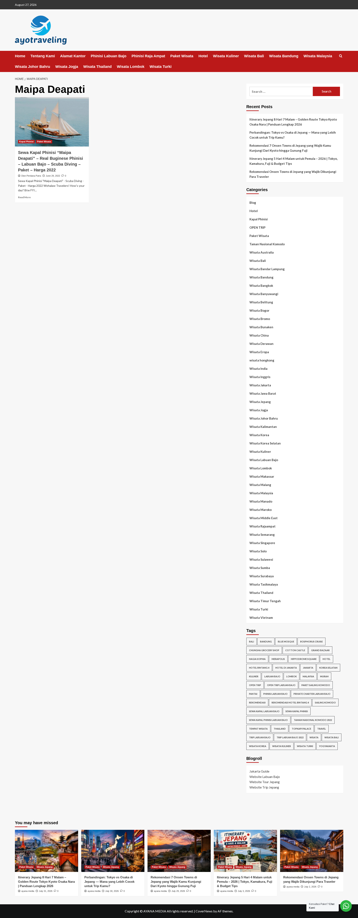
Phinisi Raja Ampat (148, 56)
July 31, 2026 (45, 891)
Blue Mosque (286, 641)
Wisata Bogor (259, 310)
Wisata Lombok (130, 67)
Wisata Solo (258, 551)
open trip (255, 685)
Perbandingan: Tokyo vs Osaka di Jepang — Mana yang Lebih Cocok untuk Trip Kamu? (292, 135)
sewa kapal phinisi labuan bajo (268, 720)
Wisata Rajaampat (262, 526)
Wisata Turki (161, 67)
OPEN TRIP (257, 227)
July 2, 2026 (310, 886)
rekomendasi (257, 702)
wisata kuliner (281, 746)
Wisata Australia (261, 252)
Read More (24, 197)
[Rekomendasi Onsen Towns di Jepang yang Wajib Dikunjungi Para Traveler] (311, 851)
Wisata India (258, 368)
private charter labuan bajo (312, 693)
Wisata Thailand (97, 67)
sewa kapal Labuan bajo (264, 711)
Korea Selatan (328, 667)
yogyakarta (327, 746)
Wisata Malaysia (318, 56)
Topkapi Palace (301, 728)
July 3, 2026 (244, 891)
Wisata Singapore (262, 543)
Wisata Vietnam (261, 617)
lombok (291, 676)
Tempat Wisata (258, 728)
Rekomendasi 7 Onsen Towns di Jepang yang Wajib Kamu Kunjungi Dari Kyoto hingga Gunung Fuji (290, 148)
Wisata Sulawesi (261, 559)
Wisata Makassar (261, 476)
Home (20, 56)
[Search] (340, 56)
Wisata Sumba (259, 568)
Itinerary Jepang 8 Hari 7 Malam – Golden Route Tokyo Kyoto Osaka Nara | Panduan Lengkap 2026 (293, 121)
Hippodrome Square (304, 659)
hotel (326, 659)
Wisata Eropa (259, 352)
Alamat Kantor (73, 56)
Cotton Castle (295, 650)
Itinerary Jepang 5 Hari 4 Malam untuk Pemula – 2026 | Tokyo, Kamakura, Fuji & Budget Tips (293, 161)
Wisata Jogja (66, 67)
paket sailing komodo (315, 685)
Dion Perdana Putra (31, 176)
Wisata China (259, 335)
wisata (314, 737)
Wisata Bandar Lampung (267, 269)
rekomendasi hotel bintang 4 (290, 702)
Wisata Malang (260, 485)
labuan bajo (272, 676)
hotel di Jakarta (286, 667)
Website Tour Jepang (264, 782)
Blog (252, 202)
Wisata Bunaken (261, 327)
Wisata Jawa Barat (262, 393)
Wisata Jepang (260, 402)
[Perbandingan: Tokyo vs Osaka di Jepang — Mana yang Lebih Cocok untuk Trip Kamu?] (112, 851)
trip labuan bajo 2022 (290, 737)
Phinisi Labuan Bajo (108, 56)
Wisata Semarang (262, 534)
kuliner (253, 676)
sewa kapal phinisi (296, 711)
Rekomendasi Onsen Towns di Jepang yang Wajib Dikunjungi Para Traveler (292, 174)
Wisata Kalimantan (263, 426)
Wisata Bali (254, 56)
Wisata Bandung (283, 56)
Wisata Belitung (261, 302)
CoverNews (204, 911)
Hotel (203, 56)
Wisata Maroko (260, 509)
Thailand (280, 728)
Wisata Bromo (259, 319)
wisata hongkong (261, 360)
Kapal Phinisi (26, 141)
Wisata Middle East (263, 518)
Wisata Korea (259, 435)
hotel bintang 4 (259, 667)
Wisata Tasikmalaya (263, 584)
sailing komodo (325, 702)
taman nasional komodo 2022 (313, 720)
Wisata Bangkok (261, 285)
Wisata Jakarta (260, 385)
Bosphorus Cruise (311, 641)
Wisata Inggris (259, 377)
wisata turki (305, 746)
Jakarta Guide (259, 771)
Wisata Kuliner (226, 56)
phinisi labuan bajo (275, 693)
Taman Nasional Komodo (267, 244)
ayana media (27, 891)
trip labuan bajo (260, 737)
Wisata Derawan (261, 343)
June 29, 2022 (53, 176)
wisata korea (257, 746)
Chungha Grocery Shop (264, 650)
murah (324, 676)
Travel (321, 728)
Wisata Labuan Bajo (263, 460)
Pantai (253, 693)
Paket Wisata (181, 56)
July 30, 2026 (112, 891)
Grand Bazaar (320, 650)
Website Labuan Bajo (264, 777)
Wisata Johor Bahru (32, 67)
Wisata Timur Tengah (265, 601)
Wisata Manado (260, 501)
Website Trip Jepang (264, 787)
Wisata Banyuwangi (263, 294)
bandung (266, 641)
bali (251, 641)
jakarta (308, 667)
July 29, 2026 (178, 891)
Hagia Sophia (257, 659)
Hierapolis (278, 659)
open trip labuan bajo (281, 685)
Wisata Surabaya (261, 576)
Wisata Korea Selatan (265, 443)
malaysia (308, 676)
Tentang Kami (42, 56)
